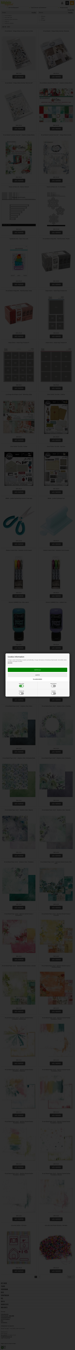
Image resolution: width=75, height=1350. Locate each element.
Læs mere (10, 662)
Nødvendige (21, 683)
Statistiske (53, 691)
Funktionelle (21, 691)
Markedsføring (53, 683)
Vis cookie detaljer (37, 679)
